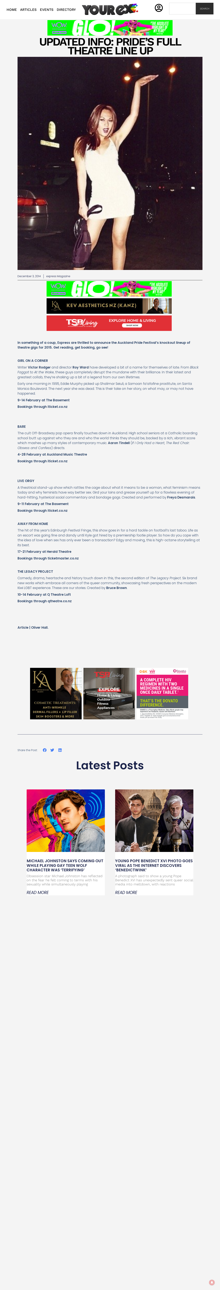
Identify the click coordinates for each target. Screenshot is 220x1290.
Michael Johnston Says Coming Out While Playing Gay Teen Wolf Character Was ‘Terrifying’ (65, 865)
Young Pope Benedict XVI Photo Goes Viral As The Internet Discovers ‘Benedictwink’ (154, 865)
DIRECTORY (66, 9)
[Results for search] (182, 16)
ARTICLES (28, 9)
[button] (45, 750)
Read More (38, 893)
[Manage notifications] (212, 1282)
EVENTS (46, 9)
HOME (12, 9)
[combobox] (182, 8)
